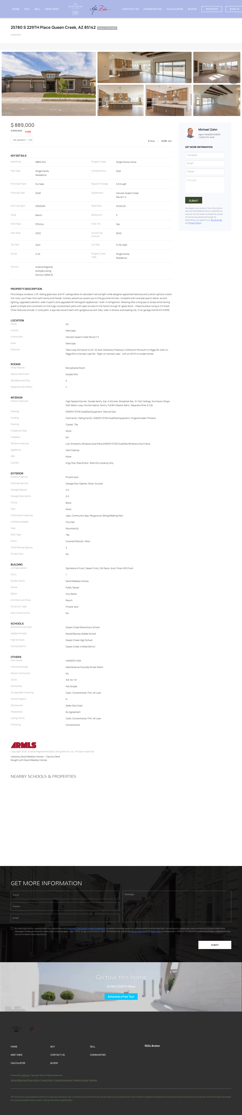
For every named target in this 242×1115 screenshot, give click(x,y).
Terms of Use (216, 220)
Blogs (192, 9)
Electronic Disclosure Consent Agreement (86, 928)
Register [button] (212, 9)
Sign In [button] (234, 9)
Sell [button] (37, 9)
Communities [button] (153, 9)
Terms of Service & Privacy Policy (25, 1080)
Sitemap (93, 1080)
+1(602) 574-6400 (206, 137)
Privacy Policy (195, 223)
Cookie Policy (47, 1080)
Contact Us (130, 9)
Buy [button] (27, 9)
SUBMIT (215, 944)
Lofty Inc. (25, 1075)
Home (16, 9)
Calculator (175, 9)
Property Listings (80, 1080)
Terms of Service (138, 931)
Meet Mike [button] (52, 9)
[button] (30, 1046)
